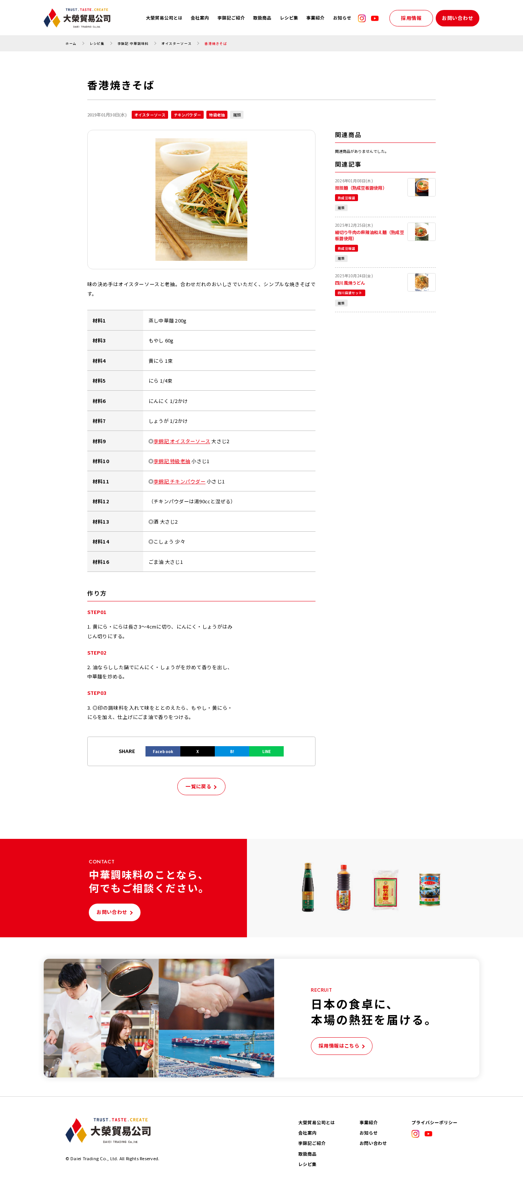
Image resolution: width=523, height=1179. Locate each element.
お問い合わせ (458, 17)
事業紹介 (315, 18)
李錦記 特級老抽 (172, 461)
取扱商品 (262, 18)
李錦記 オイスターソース (182, 441)
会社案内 (200, 18)
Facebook (163, 751)
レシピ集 (289, 18)
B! (232, 751)
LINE (266, 751)
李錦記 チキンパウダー (180, 481)
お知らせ (342, 18)
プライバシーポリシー (435, 1122)
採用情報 (411, 17)
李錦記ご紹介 (231, 18)
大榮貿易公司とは (164, 18)
